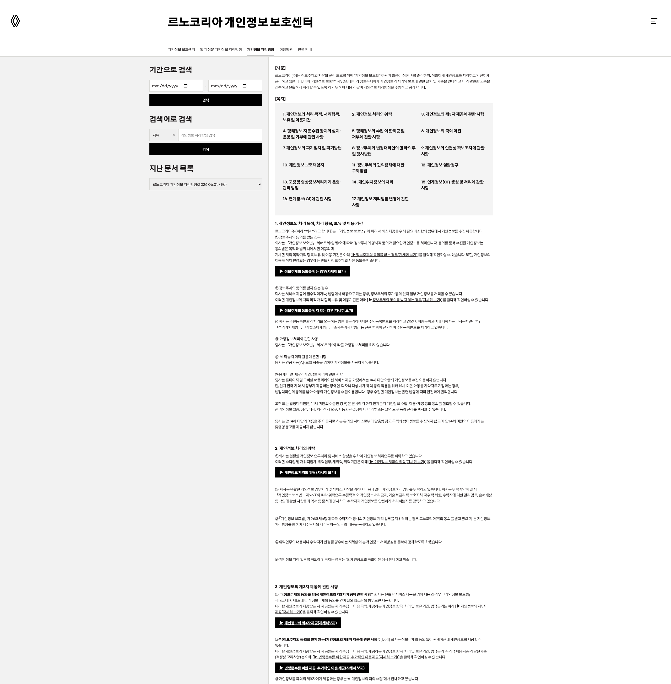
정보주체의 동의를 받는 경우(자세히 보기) (315, 271)
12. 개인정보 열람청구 (439, 164)
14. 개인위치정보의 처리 (372, 181)
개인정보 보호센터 (181, 49)
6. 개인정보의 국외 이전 (441, 130)
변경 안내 (305, 49)
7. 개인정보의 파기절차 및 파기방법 (312, 147)
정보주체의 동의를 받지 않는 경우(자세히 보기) (318, 310)
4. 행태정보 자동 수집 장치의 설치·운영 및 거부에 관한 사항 (311, 133)
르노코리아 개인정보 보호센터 (240, 21)
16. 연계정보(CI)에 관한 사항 (307, 198)
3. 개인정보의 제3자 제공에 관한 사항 (452, 114)
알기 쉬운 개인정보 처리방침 (221, 49)
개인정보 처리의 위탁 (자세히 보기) (310, 472)
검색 (205, 99)
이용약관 (286, 49)
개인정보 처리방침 (260, 49)
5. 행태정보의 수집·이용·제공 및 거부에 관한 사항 (378, 133)
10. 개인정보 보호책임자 (303, 164)
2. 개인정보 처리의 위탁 (372, 114)
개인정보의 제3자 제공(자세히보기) (310, 622)
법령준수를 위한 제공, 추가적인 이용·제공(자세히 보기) (324, 667)
